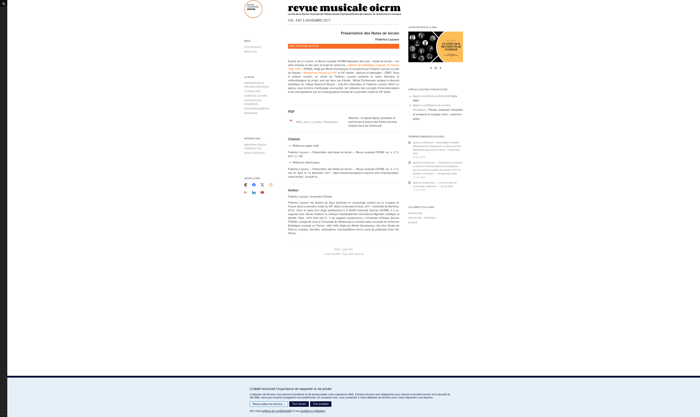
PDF (292, 46)
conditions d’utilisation (312, 411)
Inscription (415, 213)
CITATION (301, 46)
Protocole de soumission (253, 102)
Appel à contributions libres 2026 (432, 96)
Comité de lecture (255, 95)
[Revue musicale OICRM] (262, 9)
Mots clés (250, 51)
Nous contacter (254, 152)
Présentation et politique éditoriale (256, 84)
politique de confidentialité (276, 411)
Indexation (250, 113)
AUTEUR (314, 46)
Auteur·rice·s (252, 47)
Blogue (412, 222)
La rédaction (252, 91)
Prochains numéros (256, 108)
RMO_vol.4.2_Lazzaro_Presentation (317, 122)
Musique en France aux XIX (320, 72)
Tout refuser (299, 404)
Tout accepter (321, 404)
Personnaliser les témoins (269, 404)
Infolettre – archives (421, 217)
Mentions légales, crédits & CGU (255, 146)
